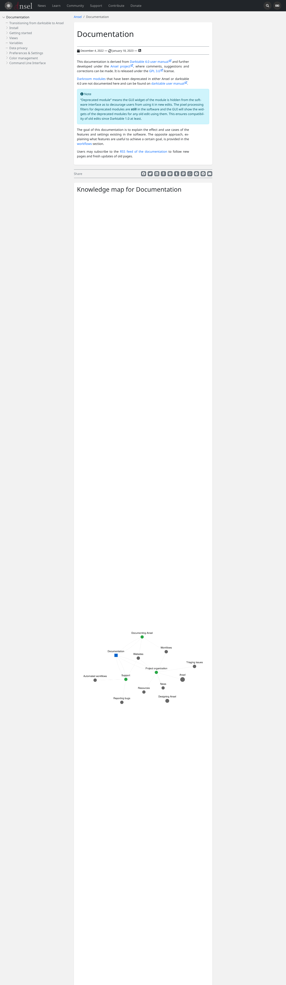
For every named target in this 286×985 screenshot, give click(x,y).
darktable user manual (168, 83)
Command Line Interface (27, 63)
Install (13, 28)
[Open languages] (277, 6)
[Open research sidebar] (267, 6)
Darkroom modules (91, 79)
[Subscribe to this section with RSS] (139, 50)
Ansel (78, 17)
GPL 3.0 (155, 71)
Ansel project (121, 66)
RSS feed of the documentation (143, 151)
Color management (23, 58)
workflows (84, 144)
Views (13, 38)
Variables (16, 43)
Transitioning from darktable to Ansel (36, 23)
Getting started (20, 33)
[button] (56, 6)
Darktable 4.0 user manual (149, 61)
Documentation (17, 17)
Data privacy (18, 48)
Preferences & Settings (26, 53)
